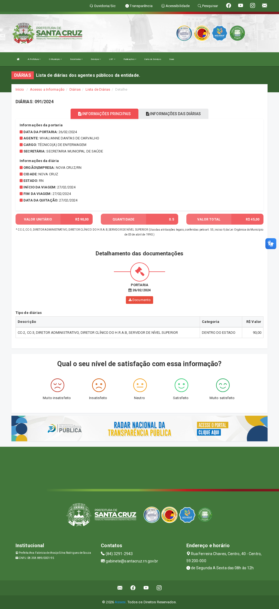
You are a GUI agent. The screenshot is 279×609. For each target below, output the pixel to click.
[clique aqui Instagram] (159, 588)
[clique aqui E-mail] (120, 588)
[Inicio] (18, 59)
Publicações (129, 59)
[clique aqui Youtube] (146, 588)
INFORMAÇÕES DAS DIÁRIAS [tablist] (175, 114)
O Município (54, 59)
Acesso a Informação (47, 89)
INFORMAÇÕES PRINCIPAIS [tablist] (106, 114)
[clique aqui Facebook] (133, 588)
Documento (141, 300)
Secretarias (75, 59)
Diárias (75, 89)
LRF (111, 59)
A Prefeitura (33, 59)
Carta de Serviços (152, 59)
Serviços (95, 59)
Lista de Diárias (98, 89)
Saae (171, 59)
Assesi (120, 602)
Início (20, 89)
